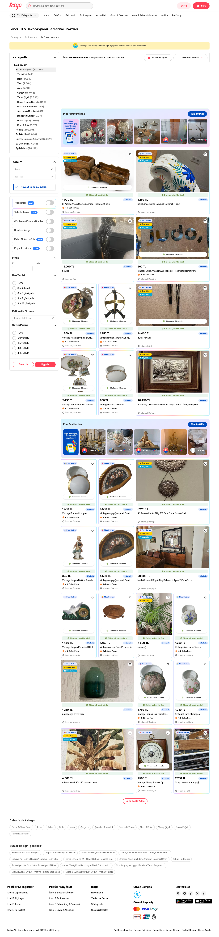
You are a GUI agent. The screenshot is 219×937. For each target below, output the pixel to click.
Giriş (184, 5)
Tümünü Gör (197, 114)
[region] (135, 132)
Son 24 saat (23, 288)
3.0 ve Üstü (23, 338)
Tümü (20, 283)
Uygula (45, 364)
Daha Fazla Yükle (135, 801)
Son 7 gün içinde (25, 298)
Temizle (23, 364)
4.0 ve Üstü (23, 348)
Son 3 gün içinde (25, 293)
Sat (203, 5)
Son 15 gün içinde (26, 303)
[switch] (50, 202)
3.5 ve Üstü (23, 343)
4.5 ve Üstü (23, 353)
